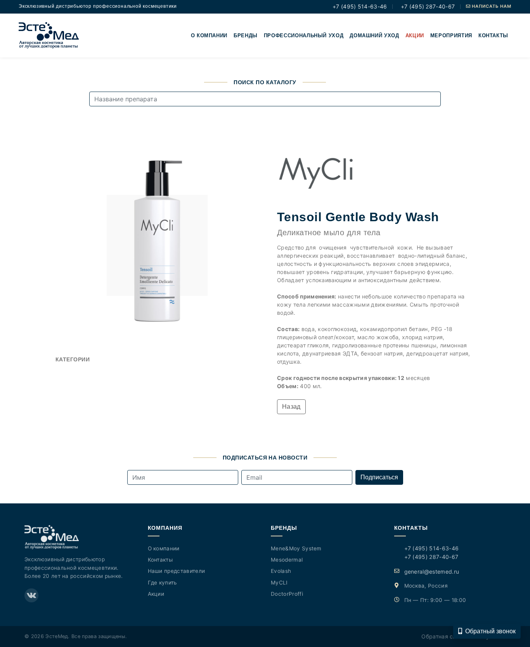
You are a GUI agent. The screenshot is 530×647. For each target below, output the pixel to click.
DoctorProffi (287, 594)
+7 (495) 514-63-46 (359, 6)
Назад (291, 406)
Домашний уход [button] (374, 35)
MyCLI (279, 582)
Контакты (160, 560)
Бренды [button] (246, 35)
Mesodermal (287, 560)
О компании (209, 35)
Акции (414, 35)
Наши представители (176, 571)
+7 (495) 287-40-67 (427, 6)
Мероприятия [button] (451, 35)
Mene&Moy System (296, 548)
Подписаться (379, 477)
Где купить (162, 582)
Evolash (281, 571)
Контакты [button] (493, 35)
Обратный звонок (490, 631)
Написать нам (491, 6)
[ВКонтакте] (31, 595)
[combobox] (265, 99)
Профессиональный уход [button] (303, 35)
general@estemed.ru (431, 571)
